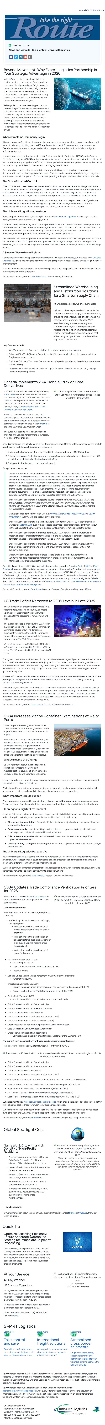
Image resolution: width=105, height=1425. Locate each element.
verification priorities (36, 896)
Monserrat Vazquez (78, 1212)
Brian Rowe (36, 589)
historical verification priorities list (40, 1101)
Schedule (42, 423)
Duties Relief (84, 566)
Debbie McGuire (38, 276)
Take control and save (14, 1341)
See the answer (14, 1206)
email (16, 1315)
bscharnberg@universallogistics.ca (19, 1390)
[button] (11, 57)
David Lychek (37, 704)
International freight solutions (51, 1341)
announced (9, 394)
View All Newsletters (91, 10)
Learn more (9, 1331)
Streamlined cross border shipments (81, 1343)
